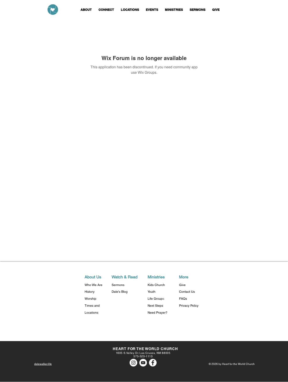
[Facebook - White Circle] (153, 362)
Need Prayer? (157, 312)
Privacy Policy (188, 305)
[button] (86, 9)
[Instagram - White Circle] (133, 362)
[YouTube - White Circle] (143, 362)
